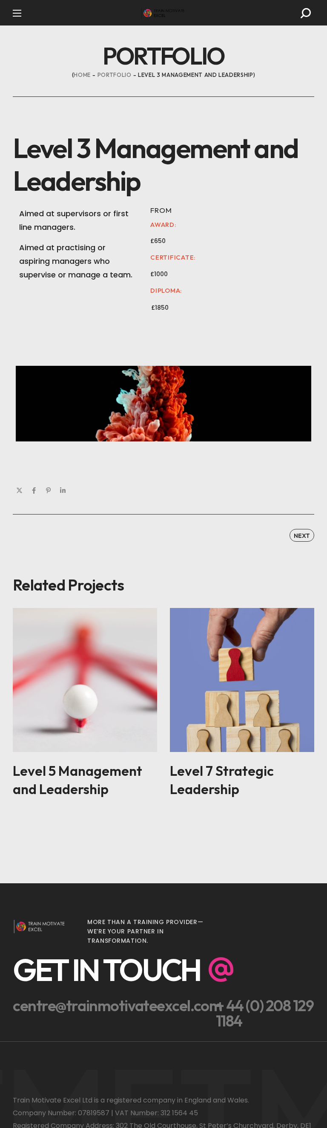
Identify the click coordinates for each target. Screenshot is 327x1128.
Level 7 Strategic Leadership (222, 779)
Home (82, 74)
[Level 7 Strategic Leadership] (242, 680)
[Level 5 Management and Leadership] (85, 680)
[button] (305, 13)
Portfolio (115, 74)
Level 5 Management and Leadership (77, 779)
